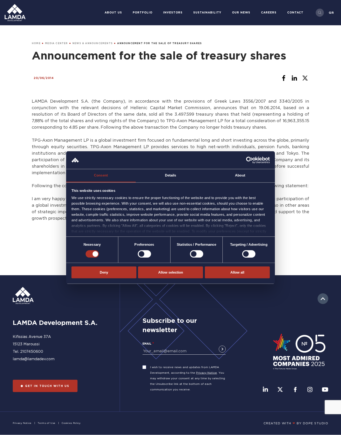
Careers (269, 12)
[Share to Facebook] (284, 78)
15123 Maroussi (26, 344)
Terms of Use (46, 423)
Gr (331, 12)
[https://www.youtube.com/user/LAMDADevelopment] (325, 390)
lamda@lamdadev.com (34, 359)
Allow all (237, 272)
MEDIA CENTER (56, 43)
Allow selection (170, 272)
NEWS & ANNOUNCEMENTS (92, 43)
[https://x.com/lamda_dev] (280, 390)
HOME (36, 43)
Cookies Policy (70, 423)
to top (323, 298)
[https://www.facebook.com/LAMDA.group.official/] (295, 390)
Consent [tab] (101, 175)
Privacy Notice (206, 372)
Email (146, 343)
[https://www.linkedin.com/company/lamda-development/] (265, 390)
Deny (104, 272)
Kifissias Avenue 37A (32, 336)
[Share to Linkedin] (294, 78)
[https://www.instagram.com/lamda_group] (309, 390)
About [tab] (240, 175)
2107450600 (31, 351)
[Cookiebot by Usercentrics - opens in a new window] (249, 160)
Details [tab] (170, 175)
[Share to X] (305, 78)
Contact (295, 12)
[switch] (144, 254)
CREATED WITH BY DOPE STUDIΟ (296, 423)
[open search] (320, 13)
